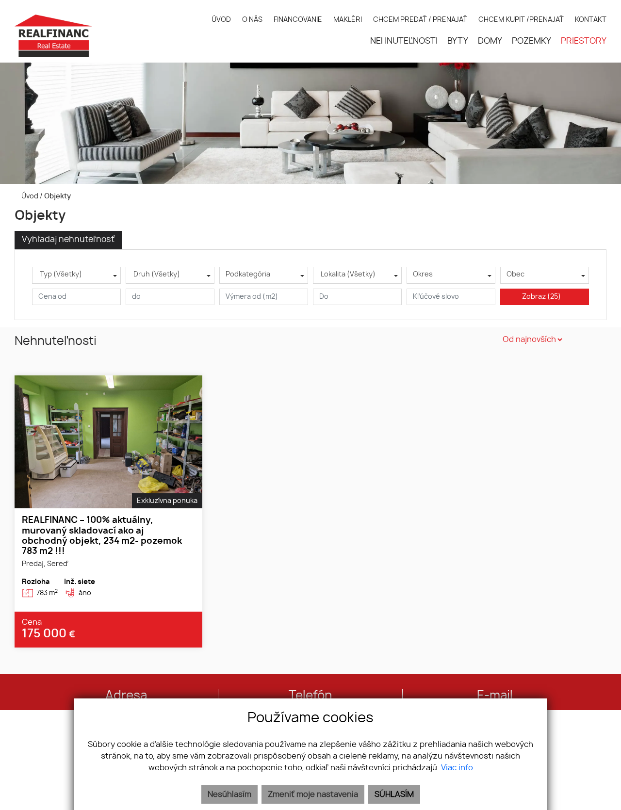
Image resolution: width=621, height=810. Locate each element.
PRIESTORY (583, 41)
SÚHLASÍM (394, 794)
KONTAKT (590, 19)
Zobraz (541, 296)
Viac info (457, 768)
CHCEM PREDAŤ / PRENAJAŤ (420, 19)
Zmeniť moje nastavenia (313, 794)
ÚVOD (221, 19)
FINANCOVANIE (298, 19)
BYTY (457, 41)
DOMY (490, 41)
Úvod (29, 196)
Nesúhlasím (229, 794)
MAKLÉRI (347, 19)
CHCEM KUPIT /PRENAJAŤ (521, 19)
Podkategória (248, 274)
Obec (515, 274)
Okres (423, 274)
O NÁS (252, 19)
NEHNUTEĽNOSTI (404, 41)
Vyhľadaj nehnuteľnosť (68, 239)
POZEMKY (531, 41)
